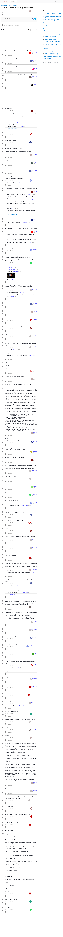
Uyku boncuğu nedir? (47, 58)
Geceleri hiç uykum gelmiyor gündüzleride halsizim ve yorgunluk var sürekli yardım (52, 17)
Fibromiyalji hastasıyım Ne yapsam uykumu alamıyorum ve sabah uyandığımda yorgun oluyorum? (52, 46)
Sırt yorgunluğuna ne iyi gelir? (50, 39)
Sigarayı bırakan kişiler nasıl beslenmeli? (52, 52)
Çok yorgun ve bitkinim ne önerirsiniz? (52, 35)
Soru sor (55, 1)
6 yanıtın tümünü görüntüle (12, 128)
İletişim (44, 63)
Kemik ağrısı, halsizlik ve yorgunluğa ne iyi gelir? (52, 14)
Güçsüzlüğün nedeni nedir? (50, 33)
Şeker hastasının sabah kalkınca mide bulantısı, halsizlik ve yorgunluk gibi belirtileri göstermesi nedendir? (52, 21)
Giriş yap (59, 1)
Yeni (32, 29)
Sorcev (8, 2)
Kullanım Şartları (55, 62)
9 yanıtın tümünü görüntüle (12, 214)
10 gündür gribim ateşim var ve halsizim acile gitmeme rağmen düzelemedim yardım (52, 42)
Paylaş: (6, 52)
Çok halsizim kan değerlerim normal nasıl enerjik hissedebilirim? (51, 30)
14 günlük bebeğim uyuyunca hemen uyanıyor (52, 56)
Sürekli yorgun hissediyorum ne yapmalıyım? (50, 24)
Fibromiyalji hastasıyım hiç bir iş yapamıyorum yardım (50, 37)
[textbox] (20, 25)
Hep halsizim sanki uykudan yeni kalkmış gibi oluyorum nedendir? (52, 27)
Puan (36, 29)
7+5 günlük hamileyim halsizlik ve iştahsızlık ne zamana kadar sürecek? (50, 54)
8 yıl (32, 12)
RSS (43, 65)
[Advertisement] (19, 40)
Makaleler (44, 62)
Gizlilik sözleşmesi (50, 62)
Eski (29, 29)
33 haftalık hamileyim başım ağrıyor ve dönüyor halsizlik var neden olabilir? (51, 49)
